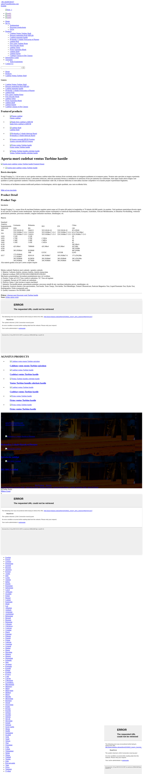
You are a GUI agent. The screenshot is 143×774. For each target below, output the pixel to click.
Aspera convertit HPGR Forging (21, 141)
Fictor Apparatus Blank (18, 49)
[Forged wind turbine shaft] (21, 396)
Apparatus (9, 60)
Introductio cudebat (10, 457)
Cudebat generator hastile (19, 37)
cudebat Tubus (15, 47)
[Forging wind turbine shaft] (21, 370)
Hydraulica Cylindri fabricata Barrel (22, 135)
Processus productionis (18, 27)
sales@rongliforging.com (14, 423)
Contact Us (9, 64)
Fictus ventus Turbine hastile (20, 147)
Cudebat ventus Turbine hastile (24, 374)
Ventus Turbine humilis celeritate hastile (24, 153)
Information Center (12, 58)
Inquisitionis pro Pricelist (9, 483)
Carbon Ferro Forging (61, 487)
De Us (7, 23)
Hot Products (39, 485)
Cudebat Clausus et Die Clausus (21, 56)
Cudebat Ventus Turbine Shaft (20, 33)
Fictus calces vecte (12, 297)
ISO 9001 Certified (9, 469)
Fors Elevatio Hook (17, 45)
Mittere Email (6, 491)
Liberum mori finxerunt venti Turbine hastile (22, 295)
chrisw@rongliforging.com (14, 425)
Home (7, 21)
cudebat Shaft (14, 52)
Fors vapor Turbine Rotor (19, 43)
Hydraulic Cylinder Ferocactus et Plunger (24, 39)
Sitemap (48, 485)
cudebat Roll (14, 41)
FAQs (12, 29)
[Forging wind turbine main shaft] (21, 387)
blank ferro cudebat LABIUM (20, 124)
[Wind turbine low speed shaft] (25, 379)
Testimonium (14, 25)
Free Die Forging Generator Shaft (13, 487)
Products (8, 31)
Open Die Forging (32, 487)
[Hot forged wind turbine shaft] (25, 361)
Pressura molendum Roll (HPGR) (22, 35)
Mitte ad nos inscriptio (9, 190)
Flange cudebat (15, 118)
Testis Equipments (16, 62)
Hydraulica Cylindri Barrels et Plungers (19, 444)
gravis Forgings (92, 487)
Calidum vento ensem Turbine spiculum (28, 366)
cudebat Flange (15, 54)
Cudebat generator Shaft (78, 487)
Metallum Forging (45, 487)
